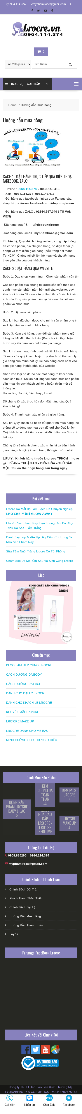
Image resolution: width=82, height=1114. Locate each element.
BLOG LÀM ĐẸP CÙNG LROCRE (29, 665)
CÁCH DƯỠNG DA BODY (24, 674)
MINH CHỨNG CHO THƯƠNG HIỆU (31, 740)
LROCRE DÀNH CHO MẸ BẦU (27, 730)
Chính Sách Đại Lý (22, 907)
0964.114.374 (27, 189)
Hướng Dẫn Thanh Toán (26, 925)
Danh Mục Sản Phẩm (25, 84)
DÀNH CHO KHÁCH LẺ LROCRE (29, 702)
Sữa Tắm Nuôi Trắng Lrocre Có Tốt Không (35, 551)
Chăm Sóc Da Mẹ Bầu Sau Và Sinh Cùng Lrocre (39, 560)
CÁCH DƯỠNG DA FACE (23, 684)
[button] (76, 83)
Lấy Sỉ (13, 934)
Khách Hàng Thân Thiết (25, 898)
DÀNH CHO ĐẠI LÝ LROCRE (26, 693)
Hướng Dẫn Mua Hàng (25, 916)
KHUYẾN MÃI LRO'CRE (22, 712)
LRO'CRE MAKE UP (20, 721)
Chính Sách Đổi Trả (23, 889)
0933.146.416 (49, 189)
